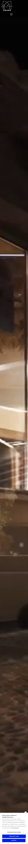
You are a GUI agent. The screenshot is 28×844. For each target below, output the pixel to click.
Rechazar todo (14, 836)
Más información (15, 827)
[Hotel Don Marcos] (7, 6)
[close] (25, 812)
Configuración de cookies (14, 832)
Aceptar (13, 840)
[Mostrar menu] (11, 15)
